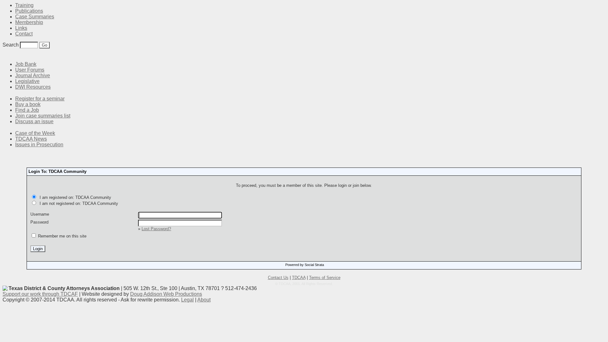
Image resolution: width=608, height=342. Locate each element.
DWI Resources (33, 87)
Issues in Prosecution (39, 144)
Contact (24, 33)
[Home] (6, 54)
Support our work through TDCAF (40, 294)
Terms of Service (324, 277)
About (204, 299)
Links (21, 28)
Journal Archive (32, 75)
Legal (187, 299)
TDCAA (299, 277)
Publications (29, 11)
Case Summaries (34, 16)
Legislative (27, 81)
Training (24, 5)
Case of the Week (35, 133)
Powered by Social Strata (304, 265)
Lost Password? (156, 228)
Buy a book (28, 104)
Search (11, 45)
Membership (29, 22)
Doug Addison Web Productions (166, 294)
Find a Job (27, 110)
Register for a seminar (40, 98)
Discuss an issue (34, 121)
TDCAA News (31, 139)
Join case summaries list (42, 115)
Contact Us (278, 277)
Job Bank (25, 64)
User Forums (29, 70)
